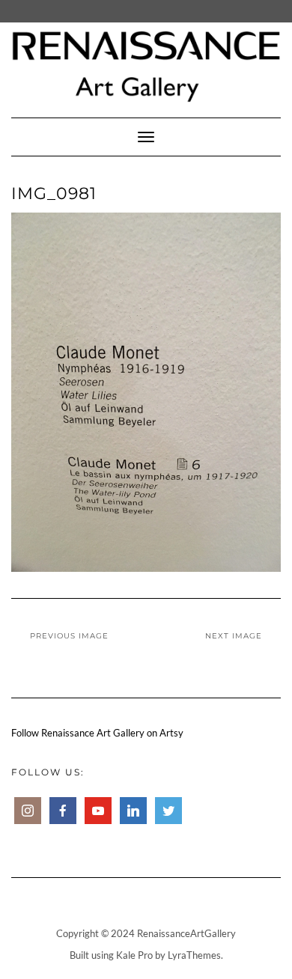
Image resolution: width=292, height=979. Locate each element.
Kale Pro (134, 955)
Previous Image (69, 636)
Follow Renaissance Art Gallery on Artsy (97, 733)
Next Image (233, 636)
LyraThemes (194, 955)
